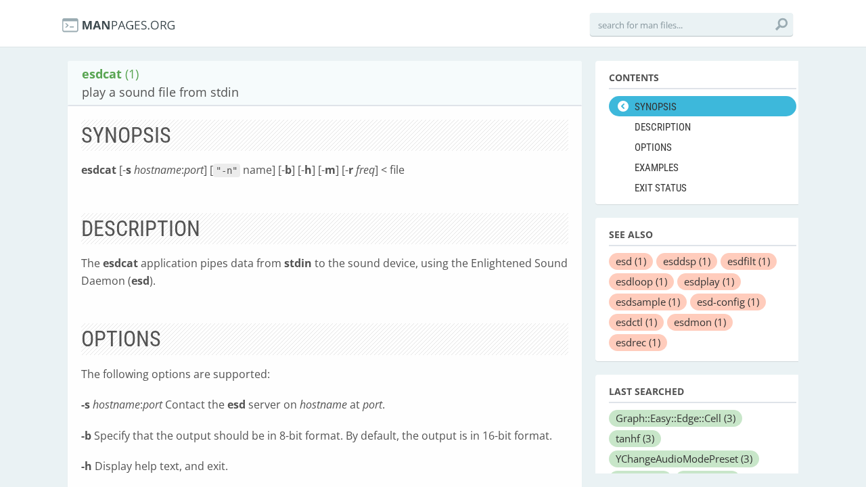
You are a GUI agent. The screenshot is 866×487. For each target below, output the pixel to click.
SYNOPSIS (656, 107)
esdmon (700, 322)
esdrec (638, 342)
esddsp (686, 261)
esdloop (641, 281)
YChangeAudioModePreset (684, 458)
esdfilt (748, 261)
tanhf (635, 438)
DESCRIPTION (663, 127)
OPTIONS (653, 147)
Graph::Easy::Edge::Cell (675, 418)
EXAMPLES (657, 168)
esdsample (648, 301)
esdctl (636, 322)
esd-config (728, 301)
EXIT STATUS (661, 188)
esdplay (709, 281)
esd (631, 261)
